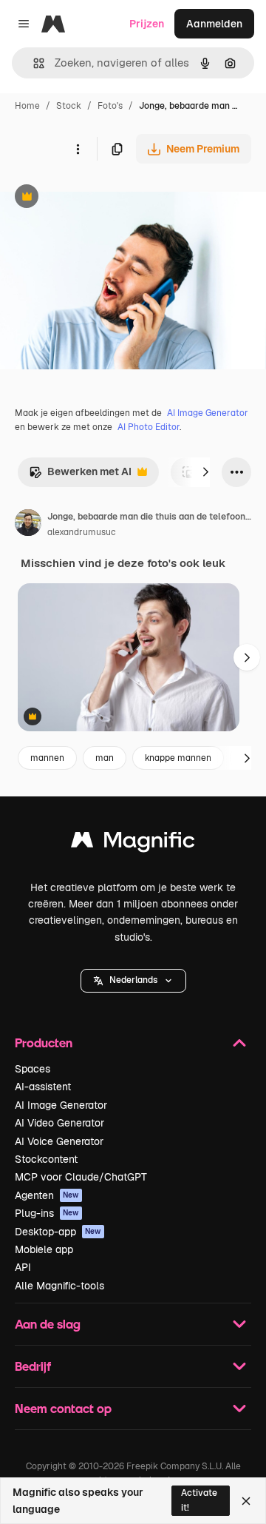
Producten (43, 1042)
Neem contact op (63, 1408)
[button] (133, 981)
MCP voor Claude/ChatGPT (81, 1177)
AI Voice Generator (59, 1141)
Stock (68, 106)
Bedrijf (33, 1366)
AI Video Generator (59, 1122)
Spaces (32, 1068)
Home (27, 106)
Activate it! (199, 1500)
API (23, 1267)
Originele (97, 198)
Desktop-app (58, 1231)
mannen (47, 758)
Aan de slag (48, 1324)
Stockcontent (46, 1159)
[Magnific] (133, 843)
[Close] (246, 1501)
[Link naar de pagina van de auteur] (28, 524)
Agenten (47, 1195)
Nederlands (133, 980)
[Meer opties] (77, 149)
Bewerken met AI (80, 475)
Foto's (110, 106)
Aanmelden (214, 23)
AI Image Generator (207, 413)
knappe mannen (178, 758)
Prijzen (146, 23)
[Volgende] (205, 472)
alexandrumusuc (81, 532)
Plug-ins (47, 1213)
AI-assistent (43, 1086)
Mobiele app (44, 1249)
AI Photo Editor (148, 427)
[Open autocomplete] (33, 63)
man (104, 758)
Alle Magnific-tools (59, 1285)
